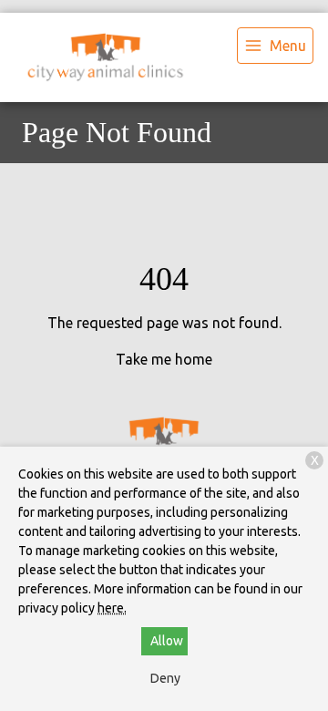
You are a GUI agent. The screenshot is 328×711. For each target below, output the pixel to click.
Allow (166, 641)
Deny (165, 678)
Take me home (164, 359)
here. (112, 608)
